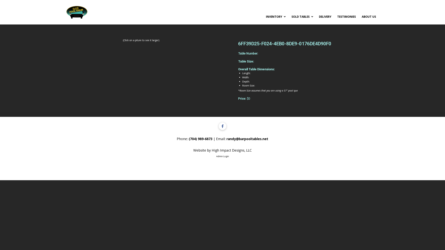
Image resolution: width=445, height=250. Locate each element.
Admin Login (222, 156)
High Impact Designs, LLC (232, 150)
